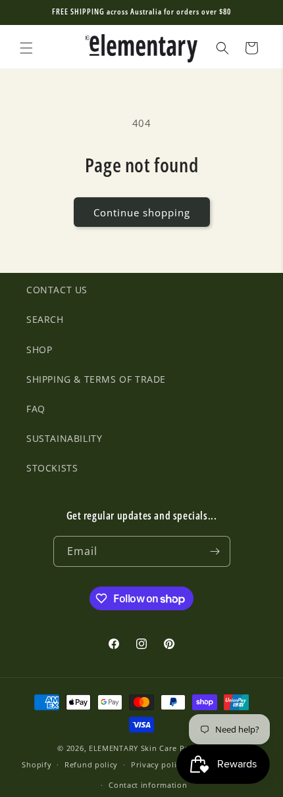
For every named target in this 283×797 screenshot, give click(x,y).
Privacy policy (158, 764)
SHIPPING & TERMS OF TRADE (96, 379)
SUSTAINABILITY (64, 438)
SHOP (39, 349)
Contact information (148, 785)
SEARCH (45, 319)
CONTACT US (57, 289)
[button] (26, 48)
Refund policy (91, 764)
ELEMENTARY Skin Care (133, 748)
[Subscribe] (215, 551)
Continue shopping (141, 212)
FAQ (35, 408)
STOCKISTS (52, 468)
